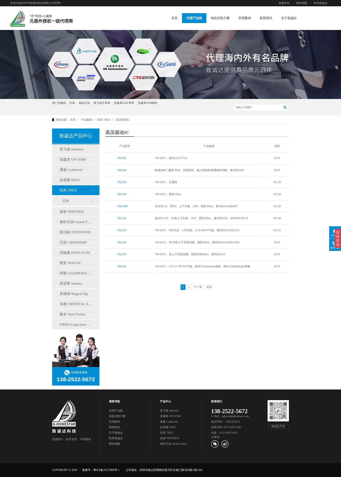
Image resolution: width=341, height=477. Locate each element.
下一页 (198, 287)
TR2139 (121, 182)
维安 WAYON (70, 263)
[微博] (225, 446)
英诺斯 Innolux (71, 283)
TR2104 (121, 242)
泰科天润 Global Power (76, 222)
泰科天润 (84, 103)
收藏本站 (284, 3)
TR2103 (121, 254)
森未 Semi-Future (72, 314)
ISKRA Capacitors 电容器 (76, 324)
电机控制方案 (220, 18)
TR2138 (121, 194)
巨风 (72, 103)
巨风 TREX (104, 119)
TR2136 (121, 218)
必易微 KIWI (70, 180)
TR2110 (121, 230)
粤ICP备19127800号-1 (106, 470)
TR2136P (122, 206)
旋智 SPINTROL (72, 212)
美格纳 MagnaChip (74, 294)
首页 (174, 18)
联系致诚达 (321, 3)
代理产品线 (194, 18)
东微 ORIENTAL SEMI (76, 304)
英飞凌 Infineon (71, 149)
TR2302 (121, 158)
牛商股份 (85, 439)
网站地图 (301, 3)
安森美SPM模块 (147, 103)
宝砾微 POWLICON (75, 253)
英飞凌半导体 (102, 103)
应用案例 (244, 18)
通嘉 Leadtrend (71, 170)
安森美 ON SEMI (73, 159)
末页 (209, 287)
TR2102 (121, 266)
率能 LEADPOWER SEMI (76, 273)
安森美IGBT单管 (124, 103)
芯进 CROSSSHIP (73, 242)
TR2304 (121, 170)
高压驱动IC (123, 119)
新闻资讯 (266, 18)
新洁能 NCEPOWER (75, 232)
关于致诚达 (289, 18)
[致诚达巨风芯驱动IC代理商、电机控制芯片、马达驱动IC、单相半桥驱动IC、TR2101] (17, 18)
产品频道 (87, 119)
